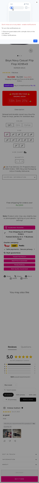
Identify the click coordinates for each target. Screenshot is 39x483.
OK (35, 41)
